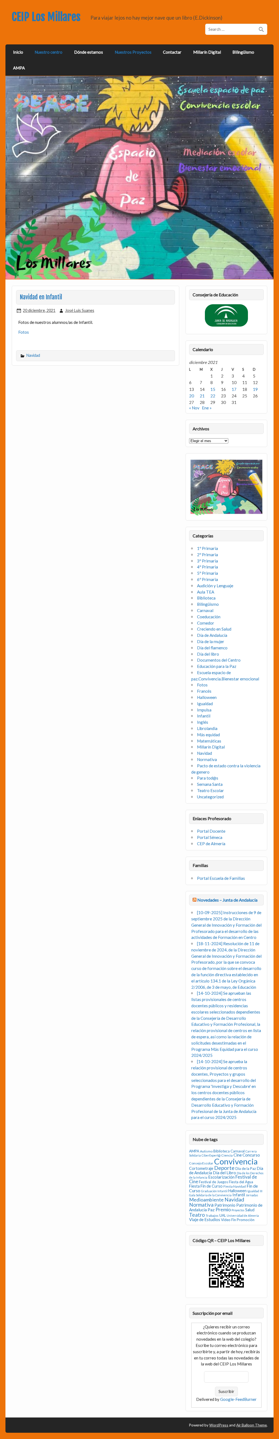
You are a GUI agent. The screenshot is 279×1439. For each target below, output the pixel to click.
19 (255, 389)
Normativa (207, 759)
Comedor (205, 622)
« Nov (194, 407)
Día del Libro (224, 1172)
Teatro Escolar (210, 790)
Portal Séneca (209, 837)
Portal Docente (211, 831)
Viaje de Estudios (204, 1219)
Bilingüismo (243, 52)
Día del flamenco (212, 647)
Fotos (23, 332)
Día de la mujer (210, 641)
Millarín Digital (207, 52)
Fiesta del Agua (241, 1182)
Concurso (251, 1154)
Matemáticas (209, 740)
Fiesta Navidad (234, 1186)
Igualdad (205, 703)
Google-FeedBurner (238, 1399)
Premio (223, 1209)
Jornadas (252, 1195)
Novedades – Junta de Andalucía (227, 899)
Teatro (197, 1215)
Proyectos (238, 1210)
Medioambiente (206, 1200)
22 (212, 395)
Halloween (207, 697)
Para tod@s (207, 777)
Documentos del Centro (219, 660)
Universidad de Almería (243, 1215)
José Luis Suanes (79, 310)
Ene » (207, 407)
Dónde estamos (88, 52)
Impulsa (204, 709)
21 (202, 395)
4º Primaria (207, 566)
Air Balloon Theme (251, 1425)
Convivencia (236, 1161)
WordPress (218, 1425)
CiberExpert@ (211, 1155)
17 (234, 389)
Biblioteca (206, 597)
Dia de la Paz (245, 1168)
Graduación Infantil (214, 1191)
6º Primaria (207, 579)
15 (212, 389)
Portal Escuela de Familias (221, 878)
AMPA (19, 67)
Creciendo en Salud (214, 628)
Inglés (202, 722)
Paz (211, 1209)
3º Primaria (207, 560)
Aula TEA (205, 591)
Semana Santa (210, 784)
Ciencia (227, 1155)
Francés (204, 691)
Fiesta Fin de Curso (206, 1186)
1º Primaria (207, 548)
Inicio (18, 52)
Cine (237, 1154)
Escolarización (221, 1177)
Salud (249, 1209)
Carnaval (205, 610)
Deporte (224, 1168)
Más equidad (208, 734)
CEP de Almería (211, 843)
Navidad (33, 355)
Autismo (206, 1151)
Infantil (203, 715)
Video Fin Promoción (237, 1220)
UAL (222, 1215)
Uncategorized (210, 796)
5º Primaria (207, 573)
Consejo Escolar (201, 1163)
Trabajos (212, 1215)
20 (191, 395)
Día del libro (208, 654)
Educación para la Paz (216, 666)
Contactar (172, 52)
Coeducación (208, 616)
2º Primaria (207, 554)
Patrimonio (224, 1205)
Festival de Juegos (213, 1182)
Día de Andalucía (212, 635)
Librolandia (207, 728)
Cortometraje (201, 1168)
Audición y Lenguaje (215, 585)
